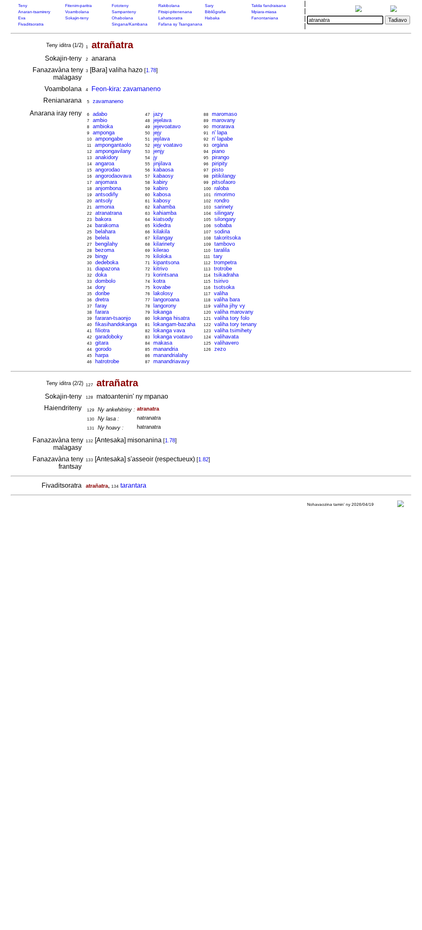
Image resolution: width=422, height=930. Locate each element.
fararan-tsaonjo (113, 318)
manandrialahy (170, 355)
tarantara (133, 485)
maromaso (224, 114)
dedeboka (106, 262)
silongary (225, 219)
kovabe (162, 287)
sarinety (223, 207)
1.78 (151, 70)
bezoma (104, 250)
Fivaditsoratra (31, 24)
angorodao (107, 170)
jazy (158, 114)
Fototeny (120, 5)
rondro (221, 200)
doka (101, 275)
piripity (219, 163)
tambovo (224, 244)
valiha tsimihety (233, 330)
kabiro (160, 188)
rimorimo (224, 194)
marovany (223, 120)
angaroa (104, 163)
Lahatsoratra (170, 18)
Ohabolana (122, 18)
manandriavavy (171, 361)
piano (218, 151)
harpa (101, 355)
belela (102, 238)
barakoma (107, 225)
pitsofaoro (223, 182)
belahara (105, 231)
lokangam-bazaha (174, 324)
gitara (101, 343)
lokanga (162, 312)
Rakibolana (169, 5)
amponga (104, 132)
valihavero (226, 343)
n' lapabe (222, 139)
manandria (165, 349)
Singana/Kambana (130, 24)
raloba (221, 188)
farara (102, 312)
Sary (209, 5)
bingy (101, 256)
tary (218, 256)
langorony (164, 306)
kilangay (163, 238)
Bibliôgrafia (215, 11)
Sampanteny (124, 11)
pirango (220, 157)
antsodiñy (106, 194)
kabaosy (163, 176)
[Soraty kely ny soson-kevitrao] (400, 505)
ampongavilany (113, 151)
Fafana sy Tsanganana (180, 24)
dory (100, 287)
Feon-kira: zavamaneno (126, 88)
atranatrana (108, 213)
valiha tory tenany (235, 324)
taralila (222, 250)
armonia (104, 207)
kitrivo (160, 268)
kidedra (162, 225)
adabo (100, 114)
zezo (220, 349)
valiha (221, 293)
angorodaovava (113, 176)
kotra (159, 281)
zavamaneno (108, 101)
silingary (224, 213)
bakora (103, 219)
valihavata (226, 336)
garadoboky (109, 336)
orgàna (220, 145)
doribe (102, 293)
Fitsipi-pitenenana (175, 11)
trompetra (225, 262)
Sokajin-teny (77, 18)
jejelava (162, 120)
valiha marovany (233, 312)
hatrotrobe (107, 361)
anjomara (106, 182)
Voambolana (77, 11)
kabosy (162, 200)
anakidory (106, 157)
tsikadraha (226, 275)
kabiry (160, 182)
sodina (222, 231)
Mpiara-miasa (264, 11)
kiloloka (162, 256)
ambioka (103, 126)
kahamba (164, 207)
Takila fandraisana (268, 5)
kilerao (161, 250)
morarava (223, 126)
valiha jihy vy (229, 306)
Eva (22, 18)
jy (155, 157)
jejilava (161, 139)
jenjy (158, 151)
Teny (22, 5)
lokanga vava (169, 330)
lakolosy (163, 293)
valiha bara (227, 299)
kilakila (161, 231)
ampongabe (109, 139)
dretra (102, 299)
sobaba (223, 225)
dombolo (105, 281)
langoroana (166, 299)
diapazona (107, 268)
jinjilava (162, 163)
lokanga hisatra (171, 318)
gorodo (103, 349)
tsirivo (221, 281)
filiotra (102, 330)
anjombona (108, 188)
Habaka (212, 18)
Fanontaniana (264, 18)
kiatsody (163, 219)
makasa (162, 343)
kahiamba (164, 213)
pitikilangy (224, 176)
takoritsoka (227, 238)
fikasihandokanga (116, 324)
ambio (100, 120)
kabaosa (163, 170)
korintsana (165, 275)
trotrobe (223, 268)
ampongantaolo (113, 145)
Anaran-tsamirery (34, 11)
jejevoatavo (167, 126)
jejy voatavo (167, 145)
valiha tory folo (231, 318)
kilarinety (164, 244)
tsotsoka (224, 287)
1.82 (203, 459)
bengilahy (106, 244)
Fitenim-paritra (78, 5)
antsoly (104, 200)
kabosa (162, 194)
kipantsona (166, 262)
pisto (217, 170)
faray (101, 306)
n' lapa (219, 132)
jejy (157, 132)
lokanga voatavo (172, 336)
